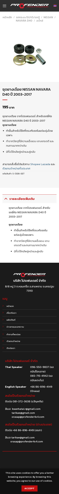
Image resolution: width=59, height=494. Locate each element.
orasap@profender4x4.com (28, 417)
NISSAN (48, 17)
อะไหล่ (39, 21)
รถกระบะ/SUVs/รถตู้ (28, 17)
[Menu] (4, 6)
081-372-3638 (21, 401)
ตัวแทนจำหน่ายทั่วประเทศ (16, 168)
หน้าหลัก (7, 17)
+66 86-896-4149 (23, 430)
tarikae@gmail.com (23, 413)
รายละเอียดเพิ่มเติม (22, 199)
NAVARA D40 (24, 21)
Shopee (35, 164)
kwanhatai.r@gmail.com (26, 409)
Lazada (45, 164)
